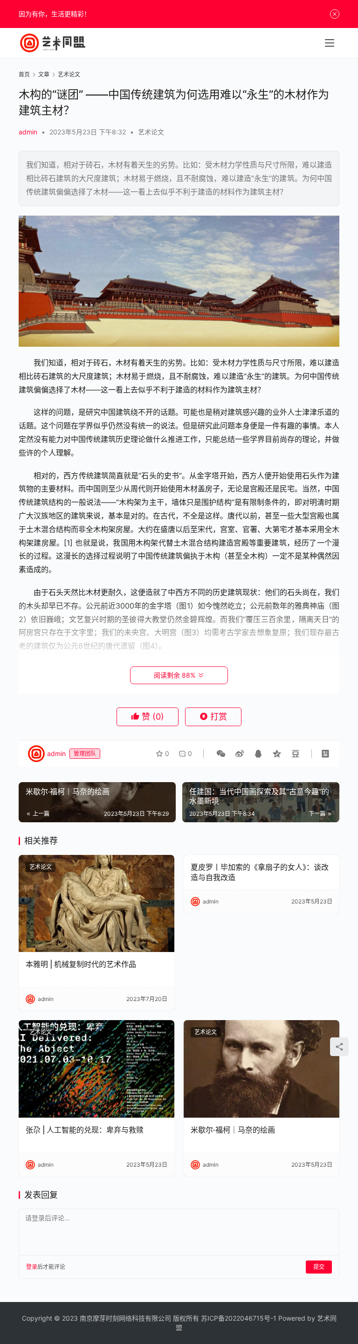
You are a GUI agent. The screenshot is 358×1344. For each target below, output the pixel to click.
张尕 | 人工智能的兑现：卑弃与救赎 (85, 1129)
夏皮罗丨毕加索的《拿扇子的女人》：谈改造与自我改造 (260, 872)
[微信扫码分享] (221, 753)
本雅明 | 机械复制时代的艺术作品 (81, 964)
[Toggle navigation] (329, 43)
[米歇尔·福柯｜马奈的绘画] (261, 1069)
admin (28, 132)
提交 (318, 1266)
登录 (31, 1266)
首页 (24, 74)
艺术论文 (151, 132)
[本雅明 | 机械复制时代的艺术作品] (96, 903)
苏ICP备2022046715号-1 (238, 1318)
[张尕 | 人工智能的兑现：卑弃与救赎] (96, 1069)
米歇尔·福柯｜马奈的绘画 (233, 1129)
